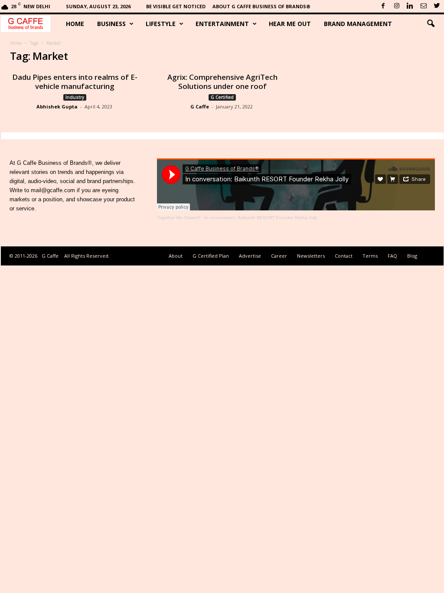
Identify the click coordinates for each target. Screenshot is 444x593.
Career (279, 255)
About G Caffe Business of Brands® (261, 6)
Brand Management (358, 24)
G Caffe (199, 106)
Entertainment (222, 24)
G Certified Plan (211, 255)
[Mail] (423, 6)
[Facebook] (383, 6)
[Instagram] (397, 6)
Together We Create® (178, 217)
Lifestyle (161, 24)
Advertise (250, 255)
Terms (370, 255)
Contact (344, 255)
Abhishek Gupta (57, 106)
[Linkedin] (410, 6)
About (176, 255)
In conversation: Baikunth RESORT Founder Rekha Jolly (260, 217)
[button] (430, 23)
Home (75, 24)
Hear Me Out (290, 24)
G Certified (222, 97)
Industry (74, 97)
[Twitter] (437, 6)
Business (111, 24)
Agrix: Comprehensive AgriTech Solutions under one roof (222, 81)
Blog (412, 255)
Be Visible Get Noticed (176, 6)
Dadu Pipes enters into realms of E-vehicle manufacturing (74, 81)
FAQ (392, 255)
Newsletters (311, 255)
